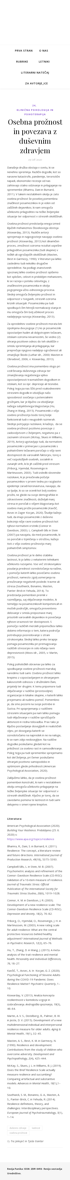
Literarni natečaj (35, 72)
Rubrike (22, 61)
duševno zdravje (18, 1128)
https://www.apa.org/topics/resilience (30, 839)
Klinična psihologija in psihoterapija (35, 112)
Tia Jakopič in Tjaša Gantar (27, 1141)
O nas (43, 50)
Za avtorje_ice (36, 83)
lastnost (36, 1128)
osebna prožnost (18, 1132)
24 (34, 105)
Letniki (44, 61)
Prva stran (24, 50)
